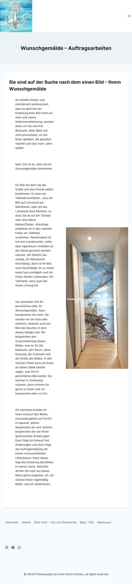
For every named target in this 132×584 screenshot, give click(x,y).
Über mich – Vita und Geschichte (55, 522)
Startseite (11, 522)
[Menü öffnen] (129, 15)
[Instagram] (6, 547)
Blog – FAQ (87, 522)
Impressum (104, 522)
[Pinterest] (13, 547)
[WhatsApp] (19, 547)
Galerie (26, 522)
